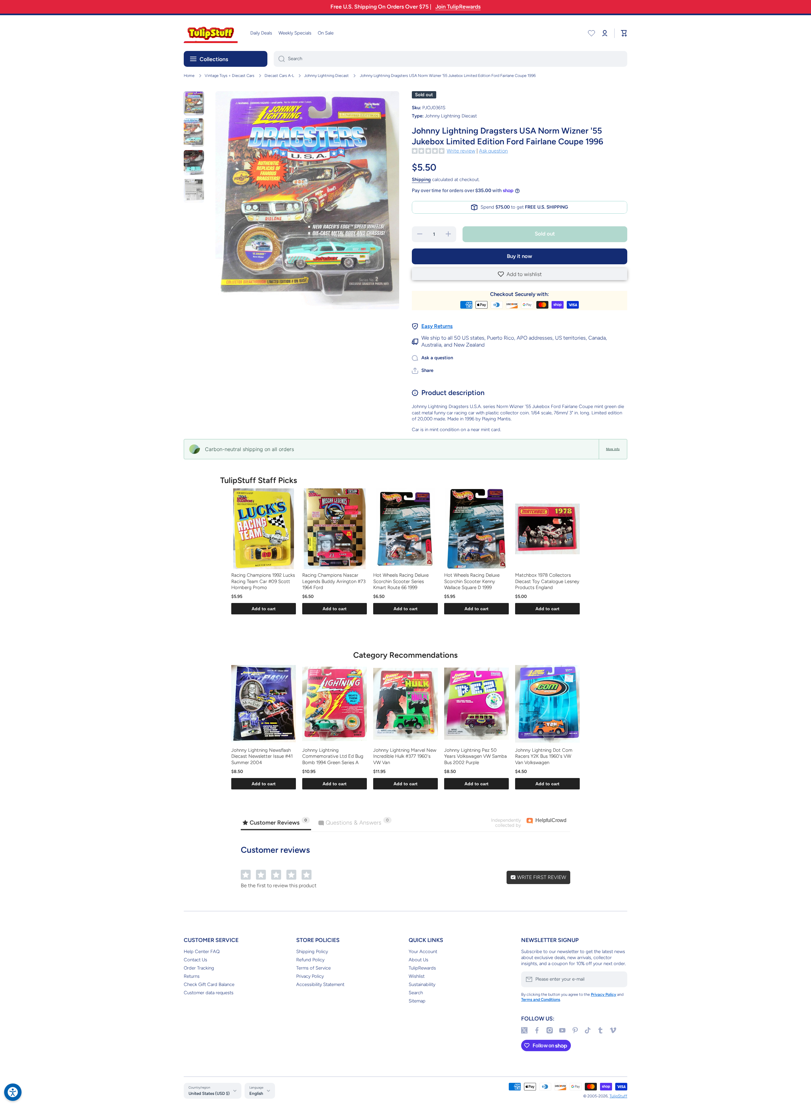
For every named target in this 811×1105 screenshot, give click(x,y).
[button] (519, 274)
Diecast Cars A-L (279, 75)
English (256, 1093)
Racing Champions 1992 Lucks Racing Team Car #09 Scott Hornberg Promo (263, 581)
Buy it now (519, 256)
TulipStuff (618, 1096)
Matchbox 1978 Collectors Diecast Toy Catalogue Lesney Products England (547, 581)
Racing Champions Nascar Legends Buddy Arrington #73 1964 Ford (334, 581)
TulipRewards (422, 968)
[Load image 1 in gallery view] (194, 103)
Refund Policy (310, 960)
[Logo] (211, 33)
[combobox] (450, 59)
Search (416, 992)
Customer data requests (208, 992)
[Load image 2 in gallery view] (194, 132)
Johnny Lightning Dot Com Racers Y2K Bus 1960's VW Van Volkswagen (543, 756)
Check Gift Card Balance (209, 984)
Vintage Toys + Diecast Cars (229, 75)
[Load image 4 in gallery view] (194, 191)
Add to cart (264, 608)
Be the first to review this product (278, 885)
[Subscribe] (619, 979)
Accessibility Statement (320, 984)
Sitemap (417, 1001)
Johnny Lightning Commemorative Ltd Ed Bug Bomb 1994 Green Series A (332, 756)
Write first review (541, 877)
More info (613, 449)
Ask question (493, 151)
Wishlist (417, 976)
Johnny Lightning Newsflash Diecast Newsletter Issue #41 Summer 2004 (262, 756)
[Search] (279, 59)
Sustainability (422, 984)
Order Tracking (199, 968)
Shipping (421, 179)
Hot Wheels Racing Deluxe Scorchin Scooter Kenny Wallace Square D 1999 (472, 581)
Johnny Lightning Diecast (326, 75)
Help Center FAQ (202, 951)
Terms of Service (313, 968)
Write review (461, 151)
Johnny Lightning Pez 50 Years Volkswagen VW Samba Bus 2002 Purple (475, 756)
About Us (418, 960)
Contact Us (195, 960)
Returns (192, 976)
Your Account (423, 951)
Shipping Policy (312, 951)
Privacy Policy (310, 976)
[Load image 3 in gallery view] (194, 162)
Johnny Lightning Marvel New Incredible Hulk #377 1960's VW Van (404, 756)
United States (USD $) (209, 1093)
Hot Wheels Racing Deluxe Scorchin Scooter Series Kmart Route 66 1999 (401, 581)
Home (189, 75)
